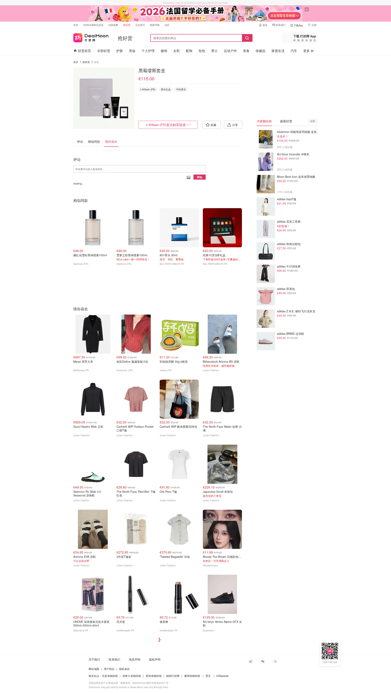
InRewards (222, 676)
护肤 (119, 50)
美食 (246, 50)
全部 (312, 121)
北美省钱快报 (110, 676)
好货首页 (84, 50)
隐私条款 (124, 669)
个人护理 (148, 50)
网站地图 (94, 669)
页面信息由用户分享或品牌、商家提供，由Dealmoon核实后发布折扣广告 (129, 682)
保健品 (260, 50)
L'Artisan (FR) (147, 89)
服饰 (164, 50)
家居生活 (277, 50)
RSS (275, 661)
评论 (199, 177)
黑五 (208, 676)
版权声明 (154, 659)
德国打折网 (172, 676)
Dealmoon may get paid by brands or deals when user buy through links (128, 687)
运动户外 (230, 50)
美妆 (132, 50)
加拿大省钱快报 (131, 676)
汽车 (294, 50)
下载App (298, 25)
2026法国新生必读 (93, 25)
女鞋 (176, 50)
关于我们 (94, 659)
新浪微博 (250, 661)
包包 (202, 50)
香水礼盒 (166, 89)
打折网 (90, 37)
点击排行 (140, 25)
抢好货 (126, 25)
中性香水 (181, 89)
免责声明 (134, 659)
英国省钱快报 (153, 676)
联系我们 (281, 25)
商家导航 (155, 25)
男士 (214, 50)
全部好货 (103, 50)
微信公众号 (263, 661)
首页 (75, 25)
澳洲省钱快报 (192, 676)
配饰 (189, 50)
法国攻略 (113, 25)
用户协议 (109, 669)
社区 (167, 25)
